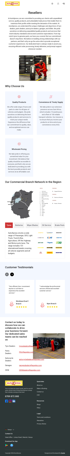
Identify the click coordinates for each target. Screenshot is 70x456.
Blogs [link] (39, 404)
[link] (52, 3)
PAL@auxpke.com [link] (24, 352)
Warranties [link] (40, 420)
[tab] (9, 225)
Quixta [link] (63, 453)
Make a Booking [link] (42, 388)
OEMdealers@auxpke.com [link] (24, 370)
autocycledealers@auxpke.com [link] (24, 359)
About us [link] (39, 385)
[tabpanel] (35, 243)
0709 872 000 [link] (12, 396)
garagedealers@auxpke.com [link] (24, 365)
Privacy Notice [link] (41, 424)
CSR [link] (38, 395)
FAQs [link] (38, 408)
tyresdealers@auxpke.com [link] (24, 346)
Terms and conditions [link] (43, 417)
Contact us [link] (40, 392)
